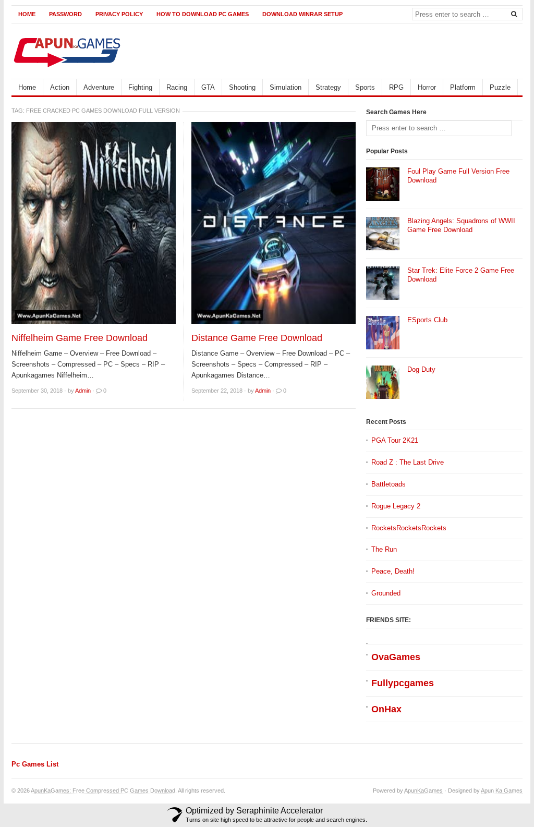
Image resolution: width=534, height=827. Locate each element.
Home (26, 14)
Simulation (285, 87)
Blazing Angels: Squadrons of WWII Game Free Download (461, 225)
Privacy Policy (119, 14)
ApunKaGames (423, 790)
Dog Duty (421, 369)
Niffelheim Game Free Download (79, 338)
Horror (427, 87)
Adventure (98, 87)
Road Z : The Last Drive (407, 462)
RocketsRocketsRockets (408, 528)
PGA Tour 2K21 (394, 440)
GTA (208, 87)
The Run (384, 549)
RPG (396, 87)
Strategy (328, 87)
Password (65, 14)
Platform (463, 87)
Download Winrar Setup (302, 14)
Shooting (242, 87)
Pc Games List (34, 764)
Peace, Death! (393, 571)
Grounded (385, 593)
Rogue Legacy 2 (395, 506)
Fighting (140, 87)
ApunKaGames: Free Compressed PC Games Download (103, 790)
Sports (365, 87)
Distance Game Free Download (256, 338)
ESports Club (427, 320)
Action (59, 87)
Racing (176, 87)
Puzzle (500, 87)
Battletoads (388, 484)
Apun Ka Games (502, 790)
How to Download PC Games (202, 14)
